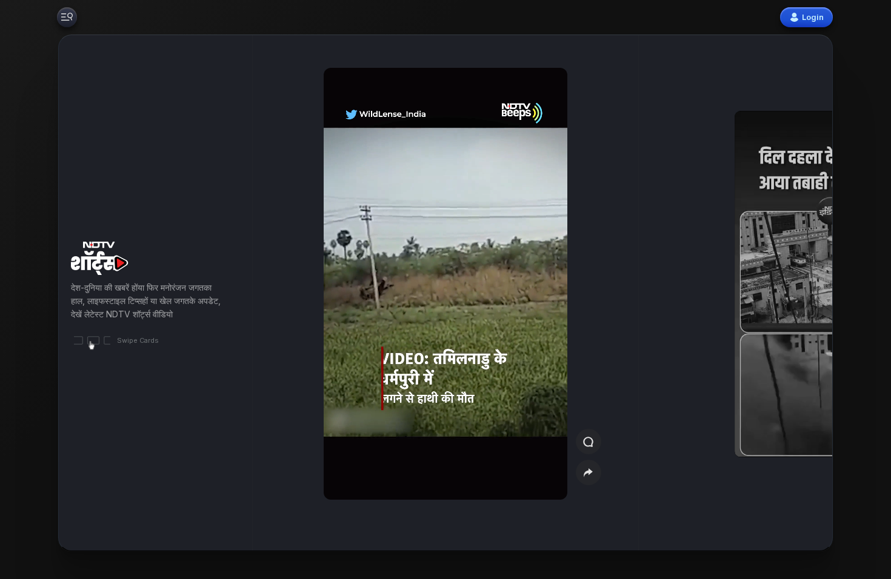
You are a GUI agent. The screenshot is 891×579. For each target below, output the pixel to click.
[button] (762, 293)
